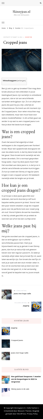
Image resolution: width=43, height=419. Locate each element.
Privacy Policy (32, 414)
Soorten (28, 37)
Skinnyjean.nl (21, 11)
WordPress (21, 414)
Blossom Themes (25, 411)
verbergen (21, 80)
